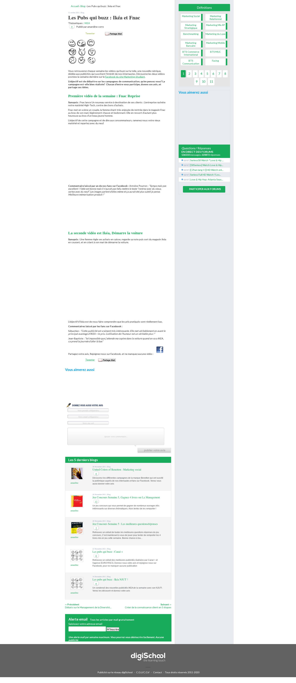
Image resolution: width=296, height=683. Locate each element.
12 (96, 501)
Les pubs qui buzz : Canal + (107, 551)
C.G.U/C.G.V (143, 672)
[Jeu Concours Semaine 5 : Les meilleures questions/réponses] (77, 532)
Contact (157, 672)
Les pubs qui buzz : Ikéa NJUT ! (110, 579)
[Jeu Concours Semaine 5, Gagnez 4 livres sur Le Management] (77, 505)
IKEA (87, 23)
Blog (82, 13)
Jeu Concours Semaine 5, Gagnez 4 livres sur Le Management (126, 497)
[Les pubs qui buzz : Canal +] (77, 560)
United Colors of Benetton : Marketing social (116, 469)
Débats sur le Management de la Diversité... (88, 607)
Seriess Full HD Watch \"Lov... (205, 174)
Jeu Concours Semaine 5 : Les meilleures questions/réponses (125, 524)
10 (203, 81)
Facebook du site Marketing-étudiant (125, 76)
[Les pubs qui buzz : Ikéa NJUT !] (77, 588)
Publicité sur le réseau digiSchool (115, 672)
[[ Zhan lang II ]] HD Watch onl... (206, 169)
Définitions (204, 7)
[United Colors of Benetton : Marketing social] (77, 478)
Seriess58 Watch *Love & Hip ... (207, 160)
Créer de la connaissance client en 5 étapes (148, 607)
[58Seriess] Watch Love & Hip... (206, 165)
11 (211, 81)
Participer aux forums (205, 189)
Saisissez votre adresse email (85, 623)
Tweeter (90, 33)
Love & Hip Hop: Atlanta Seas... (206, 179)
